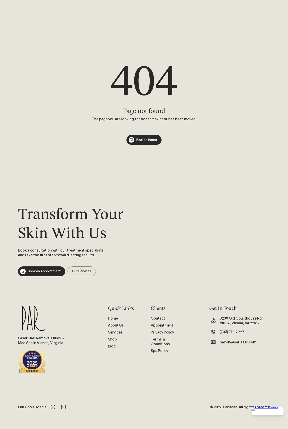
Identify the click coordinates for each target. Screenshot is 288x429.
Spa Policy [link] (159, 350)
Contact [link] (158, 318)
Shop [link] (112, 339)
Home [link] (113, 318)
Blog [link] (112, 346)
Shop (83, 28)
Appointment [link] (162, 325)
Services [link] (115, 332)
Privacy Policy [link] (162, 332)
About (36, 28)
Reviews (220, 27)
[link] (122, 332)
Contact (108, 28)
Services (60, 28)
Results (197, 27)
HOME (19, 28)
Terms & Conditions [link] (160, 341)
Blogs (175, 27)
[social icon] (242, 6)
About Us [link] (116, 325)
